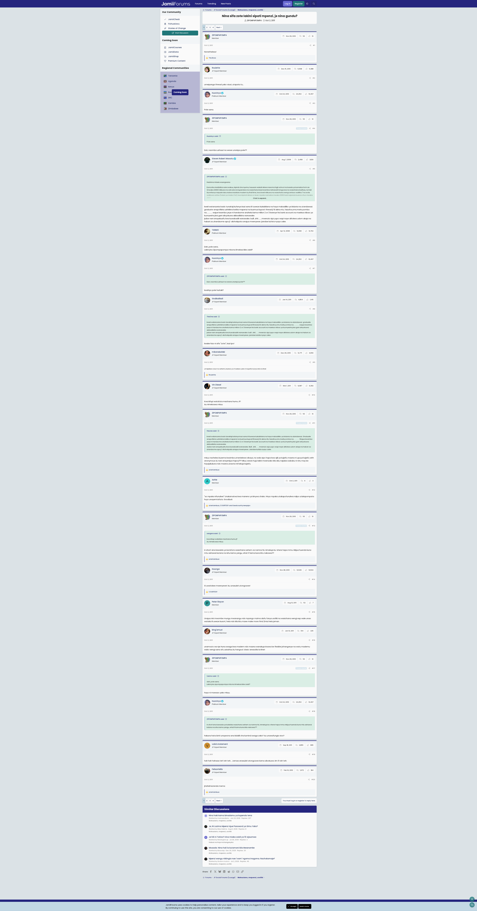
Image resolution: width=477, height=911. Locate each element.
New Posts (226, 3)
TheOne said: (212, 316)
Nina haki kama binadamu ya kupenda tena (230, 815)
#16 (313, 640)
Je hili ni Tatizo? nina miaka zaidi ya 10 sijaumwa (232, 837)
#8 (314, 309)
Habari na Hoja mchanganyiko (221, 842)
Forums (198, 3)
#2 (314, 78)
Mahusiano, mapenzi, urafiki (220, 820)
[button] (307, 3)
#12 (313, 490)
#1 (314, 45)
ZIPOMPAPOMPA (254, 20)
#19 (313, 754)
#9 (314, 362)
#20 (313, 779)
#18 (313, 711)
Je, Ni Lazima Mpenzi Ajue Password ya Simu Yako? (233, 826)
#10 (313, 395)
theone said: (212, 431)
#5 (314, 169)
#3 (314, 103)
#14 (313, 579)
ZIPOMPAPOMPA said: (215, 176)
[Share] (310, 45)
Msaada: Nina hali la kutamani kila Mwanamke (232, 847)
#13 (313, 526)
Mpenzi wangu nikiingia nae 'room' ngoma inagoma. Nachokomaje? (242, 858)
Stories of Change (177, 28)
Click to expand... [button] (260, 198)
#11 (313, 423)
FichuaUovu (173, 24)
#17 (313, 668)
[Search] (314, 3)
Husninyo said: (212, 136)
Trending (211, 3)
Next (218, 27)
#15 (313, 612)
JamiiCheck (174, 19)
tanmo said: (212, 676)
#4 (313, 128)
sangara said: (212, 533)
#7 (314, 268)
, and (229, 505)
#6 (314, 240)
